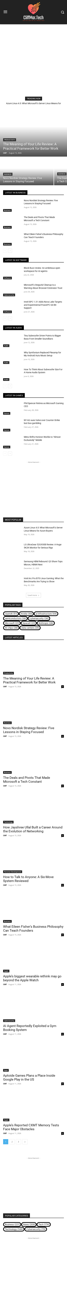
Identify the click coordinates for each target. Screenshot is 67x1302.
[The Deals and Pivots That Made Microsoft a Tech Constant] (12, 222)
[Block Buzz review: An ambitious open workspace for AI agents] (12, 273)
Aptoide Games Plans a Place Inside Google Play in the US (29, 1077)
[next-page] (10, 251)
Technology (8, 822)
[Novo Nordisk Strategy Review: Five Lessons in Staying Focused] (27, 171)
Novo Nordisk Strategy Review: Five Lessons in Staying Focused (28, 730)
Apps (6, 1070)
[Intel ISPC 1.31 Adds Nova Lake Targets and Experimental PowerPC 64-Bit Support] (12, 306)
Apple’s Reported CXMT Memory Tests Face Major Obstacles (31, 1127)
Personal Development (12, 872)
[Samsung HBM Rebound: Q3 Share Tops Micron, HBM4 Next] (12, 566)
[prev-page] (5, 251)
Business (7, 174)
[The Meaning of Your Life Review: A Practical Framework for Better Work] (33, 131)
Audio (6, 346)
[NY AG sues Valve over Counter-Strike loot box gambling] (12, 425)
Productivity (9, 140)
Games (6, 413)
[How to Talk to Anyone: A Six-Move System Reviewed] (33, 858)
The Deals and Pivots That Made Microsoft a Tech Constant (26, 779)
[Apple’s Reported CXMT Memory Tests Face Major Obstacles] (33, 1106)
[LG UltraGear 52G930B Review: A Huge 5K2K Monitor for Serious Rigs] (12, 549)
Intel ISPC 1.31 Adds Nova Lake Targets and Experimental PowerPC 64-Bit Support (43, 305)
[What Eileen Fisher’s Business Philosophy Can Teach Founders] (12, 239)
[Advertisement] (33, 59)
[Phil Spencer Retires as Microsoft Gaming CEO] (12, 408)
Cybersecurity (9, 295)
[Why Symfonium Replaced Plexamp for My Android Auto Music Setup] (12, 357)
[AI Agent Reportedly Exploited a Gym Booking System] (33, 1006)
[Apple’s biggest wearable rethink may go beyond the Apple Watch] (33, 957)
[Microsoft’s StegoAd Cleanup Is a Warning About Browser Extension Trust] (12, 289)
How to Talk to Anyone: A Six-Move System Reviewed (28, 879)
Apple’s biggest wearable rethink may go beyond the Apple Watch (32, 978)
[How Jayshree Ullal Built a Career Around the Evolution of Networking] (33, 808)
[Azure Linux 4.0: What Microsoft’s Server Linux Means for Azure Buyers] (12, 532)
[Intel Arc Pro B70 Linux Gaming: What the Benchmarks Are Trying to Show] (12, 583)
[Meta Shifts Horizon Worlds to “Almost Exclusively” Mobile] (12, 442)
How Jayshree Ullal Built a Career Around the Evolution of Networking (32, 829)
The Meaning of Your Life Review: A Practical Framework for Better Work (29, 680)
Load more (32, 595)
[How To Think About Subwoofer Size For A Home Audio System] (12, 374)
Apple (6, 971)
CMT (5, 686)
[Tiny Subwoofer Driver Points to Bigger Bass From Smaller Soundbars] (12, 340)
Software (7, 278)
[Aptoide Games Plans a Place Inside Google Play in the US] (33, 1056)
